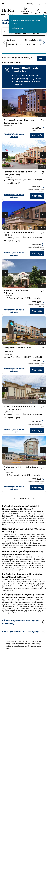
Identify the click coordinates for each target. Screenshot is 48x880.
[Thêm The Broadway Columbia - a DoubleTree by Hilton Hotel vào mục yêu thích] (42, 121)
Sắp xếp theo (10, 40)
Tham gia (34, 13)
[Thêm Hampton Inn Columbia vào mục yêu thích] (42, 234)
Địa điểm (5, 20)
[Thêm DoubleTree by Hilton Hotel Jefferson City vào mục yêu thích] (42, 471)
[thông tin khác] (42, 129)
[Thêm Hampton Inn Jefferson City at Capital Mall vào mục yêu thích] (42, 410)
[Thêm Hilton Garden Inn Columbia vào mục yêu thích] (42, 297)
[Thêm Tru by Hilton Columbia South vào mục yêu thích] (42, 351)
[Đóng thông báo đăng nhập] (45, 17)
